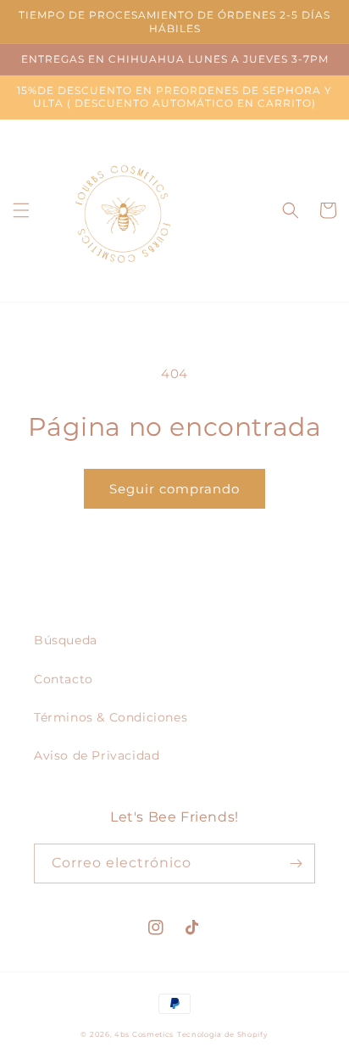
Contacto (63, 679)
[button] (21, 210)
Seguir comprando (174, 489)
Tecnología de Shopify (223, 1034)
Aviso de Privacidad (96, 755)
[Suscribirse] (295, 863)
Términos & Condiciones (110, 717)
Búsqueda (65, 640)
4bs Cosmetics (144, 1034)
